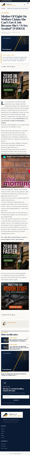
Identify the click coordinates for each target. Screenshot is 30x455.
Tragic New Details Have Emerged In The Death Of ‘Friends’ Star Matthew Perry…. (13, 374)
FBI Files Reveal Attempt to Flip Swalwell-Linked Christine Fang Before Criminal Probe (18, 8)
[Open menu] (27, 4)
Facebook (4, 66)
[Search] (24, 4)
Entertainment (5, 12)
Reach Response (17, 453)
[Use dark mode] (27, 1)
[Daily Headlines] (8, 4)
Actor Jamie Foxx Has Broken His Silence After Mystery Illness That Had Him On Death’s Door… (19, 348)
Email (8, 66)
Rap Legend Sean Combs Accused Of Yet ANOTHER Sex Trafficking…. (18, 340)
